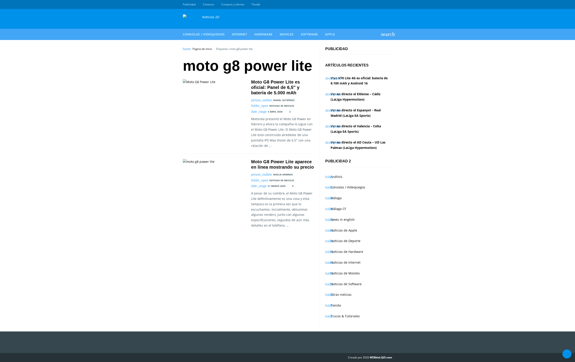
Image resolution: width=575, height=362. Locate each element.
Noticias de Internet (345, 262)
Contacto (208, 4)
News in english (343, 219)
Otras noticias (341, 294)
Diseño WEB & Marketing (384, 4)
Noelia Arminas (283, 174)
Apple (330, 34)
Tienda (256, 4)
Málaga (336, 198)
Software (309, 34)
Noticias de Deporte (345, 241)
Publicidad (189, 4)
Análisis (336, 176)
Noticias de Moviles (281, 105)
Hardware (263, 34)
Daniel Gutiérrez (284, 100)
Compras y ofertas (232, 4)
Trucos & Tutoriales (345, 316)
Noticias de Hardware (347, 251)
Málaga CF (338, 209)
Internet (239, 34)
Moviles (287, 34)
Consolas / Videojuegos (204, 34)
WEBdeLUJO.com (381, 357)
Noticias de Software (346, 284)
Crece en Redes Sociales (389, 4)
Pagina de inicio (202, 49)
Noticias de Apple (344, 230)
